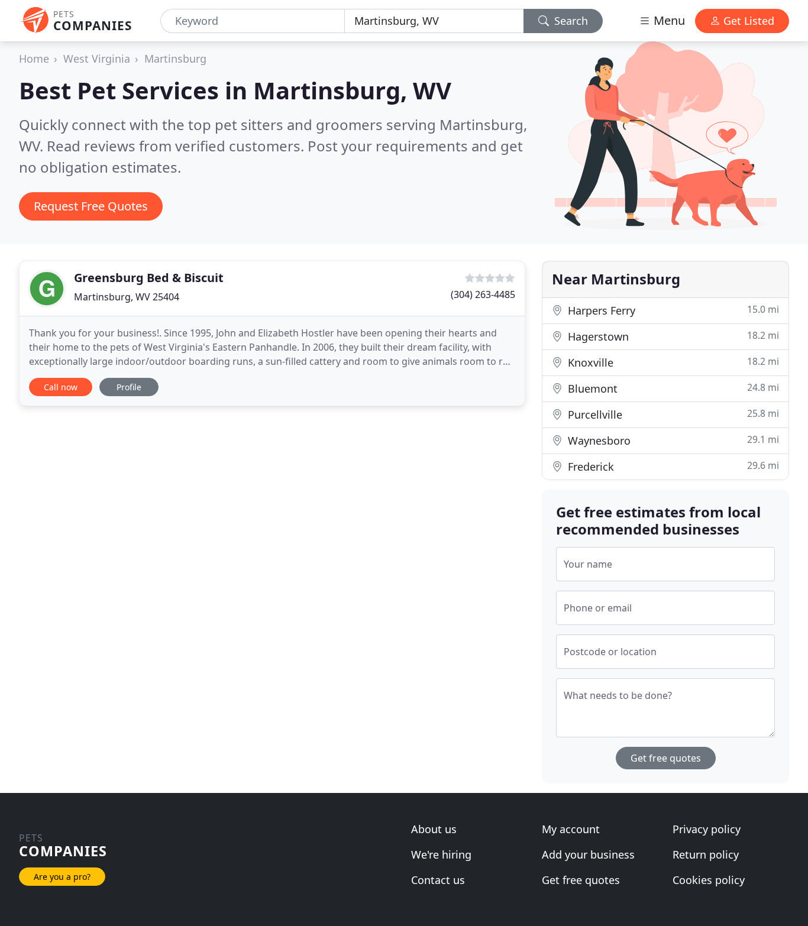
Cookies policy (709, 880)
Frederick (672, 466)
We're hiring (441, 854)
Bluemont (672, 388)
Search (569, 21)
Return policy (706, 854)
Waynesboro (672, 440)
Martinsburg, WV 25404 (126, 296)
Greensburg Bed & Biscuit (149, 278)
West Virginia (96, 58)
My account (571, 829)
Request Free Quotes (91, 206)
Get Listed (747, 21)
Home (34, 58)
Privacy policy (707, 829)
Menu (668, 20)
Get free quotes (666, 758)
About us (434, 829)
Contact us (438, 880)
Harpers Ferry (672, 310)
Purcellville (672, 414)
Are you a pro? (62, 876)
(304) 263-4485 (483, 294)
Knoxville (672, 362)
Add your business (588, 854)
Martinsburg (175, 58)
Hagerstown (672, 336)
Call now (60, 387)
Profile (129, 387)
